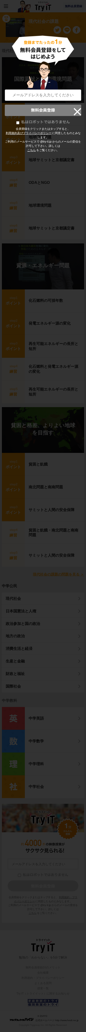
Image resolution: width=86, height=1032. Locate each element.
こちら (31, 150)
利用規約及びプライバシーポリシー (29, 133)
